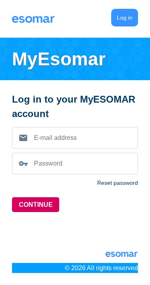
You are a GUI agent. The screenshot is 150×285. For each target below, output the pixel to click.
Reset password (117, 183)
